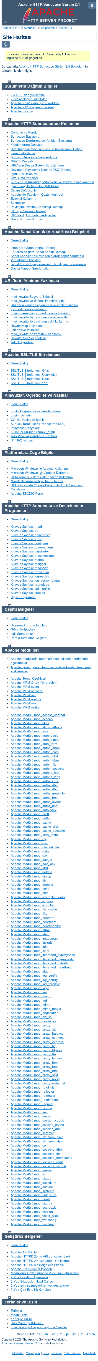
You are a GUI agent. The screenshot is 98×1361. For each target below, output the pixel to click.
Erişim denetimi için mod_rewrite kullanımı (41, 313)
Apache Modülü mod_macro (31, 996)
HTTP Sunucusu (26, 28)
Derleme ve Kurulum (25, 132)
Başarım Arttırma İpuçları (29, 625)
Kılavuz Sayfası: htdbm (27, 560)
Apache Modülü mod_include (32, 942)
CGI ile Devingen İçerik (27, 419)
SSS (46, 1353)
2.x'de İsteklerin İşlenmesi (29, 1277)
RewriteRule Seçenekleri (28, 338)
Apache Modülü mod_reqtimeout (34, 1099)
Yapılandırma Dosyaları (27, 144)
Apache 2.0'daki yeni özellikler (32, 107)
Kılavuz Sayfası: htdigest (28, 564)
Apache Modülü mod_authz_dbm (35, 789)
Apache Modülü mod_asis (29, 731)
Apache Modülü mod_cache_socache (38, 830)
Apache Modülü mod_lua (29, 992)
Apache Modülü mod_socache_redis (37, 1162)
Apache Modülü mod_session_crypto (37, 1125)
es (53, 1334)
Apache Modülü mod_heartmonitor (36, 926)
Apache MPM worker (26, 707)
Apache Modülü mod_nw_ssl (31, 1017)
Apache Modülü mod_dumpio (32, 884)
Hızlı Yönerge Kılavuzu (27, 1323)
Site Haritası (72, 1353)
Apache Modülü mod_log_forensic (35, 984)
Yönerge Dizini (21, 1319)
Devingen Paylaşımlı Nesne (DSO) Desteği (41, 169)
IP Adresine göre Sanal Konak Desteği (38, 252)
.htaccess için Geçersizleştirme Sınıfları (39, 1327)
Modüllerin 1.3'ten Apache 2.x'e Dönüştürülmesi (45, 1273)
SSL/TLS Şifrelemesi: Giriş (30, 370)
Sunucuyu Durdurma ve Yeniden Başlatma (41, 140)
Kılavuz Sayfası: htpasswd (29, 568)
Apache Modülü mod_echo (30, 888)
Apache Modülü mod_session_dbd (36, 1129)
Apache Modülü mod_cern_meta (34, 835)
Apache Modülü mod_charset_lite (35, 847)
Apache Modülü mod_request (32, 1104)
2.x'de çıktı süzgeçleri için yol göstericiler (40, 1285)
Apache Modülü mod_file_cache (34, 909)
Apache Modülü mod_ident (30, 934)
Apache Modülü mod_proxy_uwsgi (35, 1079)
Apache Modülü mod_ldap (30, 971)
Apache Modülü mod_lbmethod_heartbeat (41, 967)
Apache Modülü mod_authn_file (34, 764)
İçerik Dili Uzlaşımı (24, 174)
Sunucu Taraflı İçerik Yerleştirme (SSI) (38, 424)
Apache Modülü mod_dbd (29, 868)
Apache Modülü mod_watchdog (33, 1220)
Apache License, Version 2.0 (20, 1343)
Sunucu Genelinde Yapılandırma (34, 157)
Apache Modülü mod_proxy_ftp (33, 1054)
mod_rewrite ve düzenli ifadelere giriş (37, 300)
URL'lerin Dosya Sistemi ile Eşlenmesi (38, 165)
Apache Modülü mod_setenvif (32, 1133)
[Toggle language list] (6, 44)
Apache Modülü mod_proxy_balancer (38, 1033)
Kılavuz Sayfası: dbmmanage (32, 547)
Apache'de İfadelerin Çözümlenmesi (37, 194)
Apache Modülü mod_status (31, 1178)
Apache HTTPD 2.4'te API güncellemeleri (40, 1256)
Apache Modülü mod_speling (32, 1170)
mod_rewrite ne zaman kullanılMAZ (36, 334)
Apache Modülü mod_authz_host (34, 797)
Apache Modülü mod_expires (32, 901)
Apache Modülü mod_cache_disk (35, 826)
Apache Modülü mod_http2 (30, 930)
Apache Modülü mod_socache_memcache (41, 1157)
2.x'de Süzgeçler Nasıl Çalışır (32, 1281)
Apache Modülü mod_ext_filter (33, 905)
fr (61, 1334)
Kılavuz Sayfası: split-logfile (30, 588)
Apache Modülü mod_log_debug (34, 980)
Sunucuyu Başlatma (25, 136)
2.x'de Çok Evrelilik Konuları (31, 1289)
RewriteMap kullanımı (26, 326)
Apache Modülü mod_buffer (31, 818)
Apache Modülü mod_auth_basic (34, 735)
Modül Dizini (19, 1315)
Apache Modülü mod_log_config (34, 975)
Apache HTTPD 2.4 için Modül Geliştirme (40, 1261)
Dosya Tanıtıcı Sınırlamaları (31, 268)
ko (74, 1334)
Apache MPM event (25, 686)
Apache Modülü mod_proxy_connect (37, 1037)
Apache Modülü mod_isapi (30, 951)
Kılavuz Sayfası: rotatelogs (30, 584)
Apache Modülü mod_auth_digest (35, 739)
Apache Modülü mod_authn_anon (35, 748)
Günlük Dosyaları (23, 161)
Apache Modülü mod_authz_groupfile (38, 793)
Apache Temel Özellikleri (28, 678)
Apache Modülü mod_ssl (28, 1174)
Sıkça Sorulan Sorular (26, 219)
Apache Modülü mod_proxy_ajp (34, 1029)
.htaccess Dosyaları (25, 428)
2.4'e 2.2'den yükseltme (28, 95)
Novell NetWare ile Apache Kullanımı (37, 481)
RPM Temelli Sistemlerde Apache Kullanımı (42, 477)
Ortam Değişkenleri (25, 190)
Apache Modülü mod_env (29, 893)
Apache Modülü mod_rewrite (31, 1108)
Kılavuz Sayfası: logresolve (30, 576)
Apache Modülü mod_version (32, 1211)
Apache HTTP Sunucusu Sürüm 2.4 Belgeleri (50, 66)
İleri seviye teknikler (25, 330)
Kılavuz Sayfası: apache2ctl (30, 535)
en (46, 1334)
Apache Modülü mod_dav (29, 855)
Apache (7, 28)
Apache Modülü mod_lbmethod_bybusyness (43, 955)
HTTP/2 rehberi (22, 440)
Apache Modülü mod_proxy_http (34, 1067)
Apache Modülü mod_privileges (33, 1021)
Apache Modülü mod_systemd (32, 1191)
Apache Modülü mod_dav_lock (33, 864)
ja (67, 1334)
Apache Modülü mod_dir (28, 880)
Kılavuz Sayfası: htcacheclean (32, 555)
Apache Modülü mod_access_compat (38, 715)
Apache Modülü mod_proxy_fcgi (34, 1046)
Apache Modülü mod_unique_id (34, 1195)
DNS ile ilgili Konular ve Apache (33, 215)
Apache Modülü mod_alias (30, 723)
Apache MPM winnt (25, 703)
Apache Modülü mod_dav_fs (31, 860)
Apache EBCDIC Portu (27, 493)
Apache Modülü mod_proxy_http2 (35, 1071)
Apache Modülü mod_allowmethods (36, 727)
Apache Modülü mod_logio (30, 988)
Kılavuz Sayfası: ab (24, 530)
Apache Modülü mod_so (28, 1145)
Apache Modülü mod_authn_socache (37, 768)
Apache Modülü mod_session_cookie (37, 1120)
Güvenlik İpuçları (23, 629)
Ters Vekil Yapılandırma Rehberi (34, 436)
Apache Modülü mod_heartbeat (33, 922)
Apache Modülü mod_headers (32, 918)
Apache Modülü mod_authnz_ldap (35, 777)
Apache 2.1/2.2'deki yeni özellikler (35, 103)
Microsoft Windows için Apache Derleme (39, 472)
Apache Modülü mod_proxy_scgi (34, 1075)
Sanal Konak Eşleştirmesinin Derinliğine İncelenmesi (48, 264)
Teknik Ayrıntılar (22, 342)
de (38, 1334)
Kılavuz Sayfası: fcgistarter (30, 551)
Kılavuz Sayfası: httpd (26, 526)
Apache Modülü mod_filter (30, 913)
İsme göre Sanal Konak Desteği (33, 248)
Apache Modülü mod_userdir (31, 1203)
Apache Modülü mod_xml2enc (32, 1224)
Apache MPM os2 (23, 695)
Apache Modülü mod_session (32, 1116)
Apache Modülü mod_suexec (32, 1187)
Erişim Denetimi (22, 415)
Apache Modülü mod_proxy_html (34, 1062)
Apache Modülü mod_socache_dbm (37, 1149)
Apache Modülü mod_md (29, 1000)
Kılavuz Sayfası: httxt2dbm (30, 572)
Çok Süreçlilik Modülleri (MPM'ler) (35, 186)
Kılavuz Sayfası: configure (29, 543)
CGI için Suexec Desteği (28, 211)
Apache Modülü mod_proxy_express (37, 1042)
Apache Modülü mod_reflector (32, 1091)
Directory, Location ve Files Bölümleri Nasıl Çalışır (47, 149)
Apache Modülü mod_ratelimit (32, 1087)
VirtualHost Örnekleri (26, 260)
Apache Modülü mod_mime (30, 1004)
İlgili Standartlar (22, 633)
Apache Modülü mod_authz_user (35, 806)
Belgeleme (48, 28)
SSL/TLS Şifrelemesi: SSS (29, 383)
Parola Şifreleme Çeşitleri (29, 638)
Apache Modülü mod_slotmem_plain (37, 1137)
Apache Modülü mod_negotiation (34, 1013)
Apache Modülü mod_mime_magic (36, 1009)
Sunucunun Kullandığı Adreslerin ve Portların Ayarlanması (52, 182)
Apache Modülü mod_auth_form (34, 744)
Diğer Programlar (23, 597)
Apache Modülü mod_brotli (30, 814)
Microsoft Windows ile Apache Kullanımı (39, 468)
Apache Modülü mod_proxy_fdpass (36, 1050)
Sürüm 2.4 (65, 28)
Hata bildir (89, 1353)
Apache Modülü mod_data (30, 851)
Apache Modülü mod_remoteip (33, 1095)
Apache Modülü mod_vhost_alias (35, 1215)
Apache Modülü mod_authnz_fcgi (35, 772)
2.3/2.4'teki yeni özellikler (29, 99)
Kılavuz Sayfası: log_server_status (35, 580)
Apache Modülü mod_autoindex (34, 810)
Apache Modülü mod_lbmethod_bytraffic (40, 963)
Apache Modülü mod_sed (29, 1112)
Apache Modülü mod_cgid (29, 843)
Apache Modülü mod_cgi (28, 839)
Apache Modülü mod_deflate (31, 872)
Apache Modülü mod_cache (31, 822)
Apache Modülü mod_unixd (30, 1199)
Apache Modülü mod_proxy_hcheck (36, 1058)
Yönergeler (33, 1353)
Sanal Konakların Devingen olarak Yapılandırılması (47, 256)
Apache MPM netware (27, 691)
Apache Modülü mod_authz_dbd (34, 785)
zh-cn (91, 1334)
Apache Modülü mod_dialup (31, 876)
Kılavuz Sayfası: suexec (28, 593)
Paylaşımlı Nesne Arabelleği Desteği (37, 207)
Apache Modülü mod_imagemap (34, 938)
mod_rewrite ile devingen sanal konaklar (40, 317)
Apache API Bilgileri (25, 1252)
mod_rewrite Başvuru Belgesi (32, 296)
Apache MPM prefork (26, 699)
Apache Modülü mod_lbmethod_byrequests (42, 959)
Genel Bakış (19, 240)
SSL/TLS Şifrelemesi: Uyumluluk (34, 374)
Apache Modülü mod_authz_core (35, 781)
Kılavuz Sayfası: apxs (26, 539)
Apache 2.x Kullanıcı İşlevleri (31, 1269)
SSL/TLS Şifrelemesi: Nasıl (30, 379)
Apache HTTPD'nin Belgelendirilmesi (37, 1265)
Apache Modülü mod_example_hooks (38, 897)
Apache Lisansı (22, 111)
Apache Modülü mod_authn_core (35, 752)
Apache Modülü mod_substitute (33, 1183)
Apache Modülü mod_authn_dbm (35, 760)
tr (82, 1334)
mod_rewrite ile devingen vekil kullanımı (39, 321)
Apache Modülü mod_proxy (30, 1025)
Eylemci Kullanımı (23, 198)
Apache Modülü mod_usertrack (33, 1207)
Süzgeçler (18, 202)
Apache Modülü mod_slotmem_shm (37, 1141)
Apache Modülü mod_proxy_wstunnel (38, 1083)
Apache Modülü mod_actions (32, 719)
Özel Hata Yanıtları (24, 178)
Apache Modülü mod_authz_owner (36, 802)
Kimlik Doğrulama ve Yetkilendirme (36, 411)
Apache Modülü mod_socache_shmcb (38, 1166)
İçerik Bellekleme (23, 153)
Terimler (16, 1310)
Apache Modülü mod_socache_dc (35, 1153)
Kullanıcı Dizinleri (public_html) (33, 432)
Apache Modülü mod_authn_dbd (34, 756)
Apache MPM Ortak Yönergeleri (34, 682)
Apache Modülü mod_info (29, 946)
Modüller (17, 1353)
